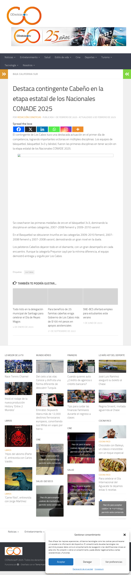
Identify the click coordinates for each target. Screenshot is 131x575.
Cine (78, 57)
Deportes (89, 57)
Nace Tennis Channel (16, 376)
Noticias (9, 57)
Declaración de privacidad (83, 569)
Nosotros (27, 65)
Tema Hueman (41, 564)
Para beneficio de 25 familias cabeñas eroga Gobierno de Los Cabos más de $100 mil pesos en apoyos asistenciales (63, 317)
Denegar (87, 561)
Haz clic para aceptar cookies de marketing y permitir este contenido (50, 459)
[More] (77, 129)
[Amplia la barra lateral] (4, 74)
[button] (124, 534)
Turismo (105, 57)
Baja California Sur (25, 74)
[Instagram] (66, 129)
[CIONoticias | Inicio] (23, 16)
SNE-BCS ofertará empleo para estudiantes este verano (98, 313)
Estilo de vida (62, 57)
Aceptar (61, 561)
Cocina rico (104, 441)
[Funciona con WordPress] (18, 565)
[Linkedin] (42, 129)
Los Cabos (29, 272)
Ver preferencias (113, 561)
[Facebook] (18, 129)
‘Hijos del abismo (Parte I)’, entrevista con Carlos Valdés (18, 457)
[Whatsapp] (54, 129)
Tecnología (10, 65)
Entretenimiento (29, 57)
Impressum (99, 569)
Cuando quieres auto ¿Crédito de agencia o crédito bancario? (79, 380)
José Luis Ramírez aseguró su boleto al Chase (110, 380)
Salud (47, 57)
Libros (8, 450)
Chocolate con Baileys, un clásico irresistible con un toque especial (111, 449)
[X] (30, 129)
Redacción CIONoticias (29, 117)
